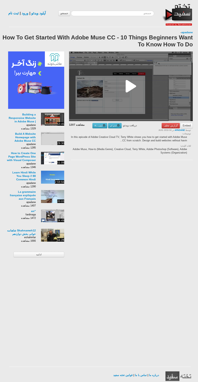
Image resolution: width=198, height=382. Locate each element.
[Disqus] (164, 212)
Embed (187, 125)
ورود (25, 13)
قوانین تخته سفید (123, 375)
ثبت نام (13, 13)
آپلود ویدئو (38, 13)
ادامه (39, 254)
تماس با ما (141, 375)
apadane (187, 32)
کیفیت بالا (98, 125)
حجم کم (113, 125)
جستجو (64, 13)
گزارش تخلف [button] (171, 125)
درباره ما (154, 375)
